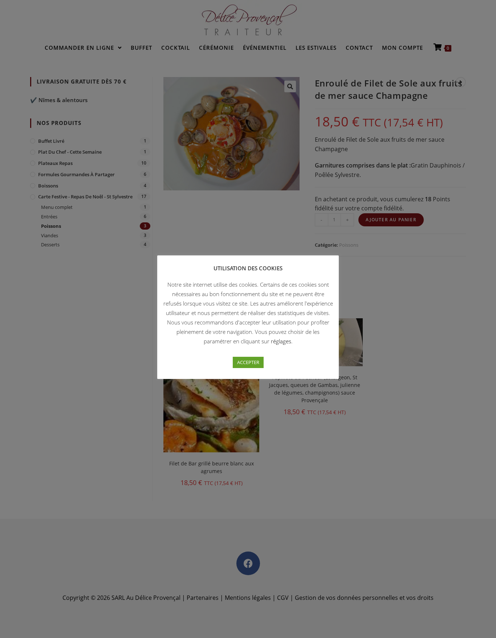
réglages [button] (281, 341)
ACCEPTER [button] (248, 362)
